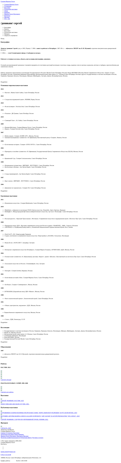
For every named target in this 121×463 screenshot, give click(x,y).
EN (7, 19)
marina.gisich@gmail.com (8, 451)
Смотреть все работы (7, 392)
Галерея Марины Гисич (8, 1)
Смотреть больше (6, 379)
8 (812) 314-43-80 (6, 454)
